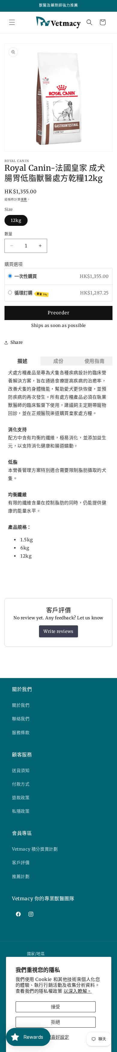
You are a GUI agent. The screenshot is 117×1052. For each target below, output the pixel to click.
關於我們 (20, 705)
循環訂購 (30, 293)
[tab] (22, 361)
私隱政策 (20, 811)
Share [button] (16, 342)
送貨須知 (20, 770)
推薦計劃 (20, 876)
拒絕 (55, 1022)
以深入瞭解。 (78, 991)
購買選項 (13, 264)
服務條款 (20, 732)
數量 (8, 233)
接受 (55, 1007)
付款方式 (20, 784)
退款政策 (20, 797)
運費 (24, 199)
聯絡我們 (20, 718)
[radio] (10, 276)
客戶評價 (20, 862)
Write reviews (59, 631)
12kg (16, 220)
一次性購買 (25, 276)
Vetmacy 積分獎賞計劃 (35, 849)
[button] (12, 22)
